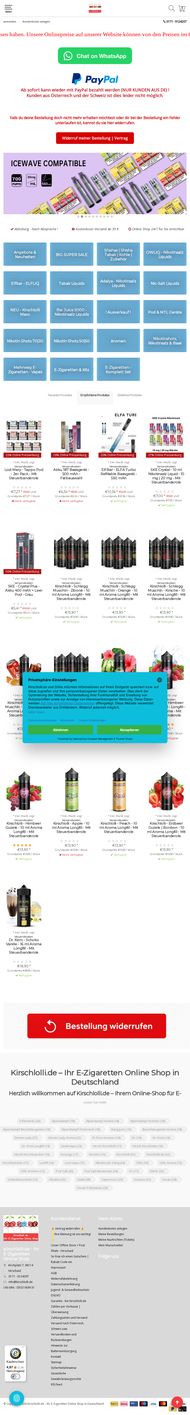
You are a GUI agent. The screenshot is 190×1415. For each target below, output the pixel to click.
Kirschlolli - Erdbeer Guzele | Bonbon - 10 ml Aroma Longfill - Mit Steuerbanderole (166, 841)
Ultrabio (57, 1191)
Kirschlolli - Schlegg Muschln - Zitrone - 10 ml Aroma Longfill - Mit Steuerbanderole (71, 604)
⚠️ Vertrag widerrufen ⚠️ (67, 1240)
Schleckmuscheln (23, 1191)
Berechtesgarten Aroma (162, 1141)
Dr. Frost (161, 1149)
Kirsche (97, 1166)
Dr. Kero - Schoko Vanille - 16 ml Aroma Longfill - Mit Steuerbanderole (23, 958)
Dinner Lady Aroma (64, 1149)
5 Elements (29, 1133)
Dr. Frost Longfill (36, 1158)
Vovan (169, 1191)
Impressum (58, 1279)
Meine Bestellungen (111, 1246)
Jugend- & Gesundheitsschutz (70, 1302)
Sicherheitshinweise (63, 1380)
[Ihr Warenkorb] (181, 10)
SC (133, 1183)
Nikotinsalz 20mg (110, 1174)
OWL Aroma (171, 1174)
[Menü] (23, 1348)
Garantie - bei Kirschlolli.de (68, 1313)
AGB (54, 1285)
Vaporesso (112, 1191)
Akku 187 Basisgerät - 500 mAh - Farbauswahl (71, 485)
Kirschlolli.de (158, 1166)
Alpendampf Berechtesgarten (26, 1141)
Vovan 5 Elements (92, 1200)
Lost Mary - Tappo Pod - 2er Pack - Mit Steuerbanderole (23, 485)
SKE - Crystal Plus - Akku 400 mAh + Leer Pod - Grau (23, 602)
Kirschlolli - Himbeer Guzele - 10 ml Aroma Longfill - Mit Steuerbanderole (24, 841)
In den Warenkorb (117, 521)
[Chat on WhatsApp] (95, 55)
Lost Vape (74, 1174)
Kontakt (56, 1368)
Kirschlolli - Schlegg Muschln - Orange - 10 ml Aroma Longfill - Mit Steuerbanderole (118, 604)
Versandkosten (23, 478)
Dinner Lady (26, 1149)
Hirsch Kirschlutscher (31, 1166)
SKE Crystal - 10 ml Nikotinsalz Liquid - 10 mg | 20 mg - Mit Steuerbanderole (166, 487)
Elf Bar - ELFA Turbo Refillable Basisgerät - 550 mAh (119, 485)
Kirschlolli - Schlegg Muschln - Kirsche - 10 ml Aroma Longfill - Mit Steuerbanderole (166, 604)
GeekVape (71, 1158)
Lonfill (47, 1174)
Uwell (83, 1191)
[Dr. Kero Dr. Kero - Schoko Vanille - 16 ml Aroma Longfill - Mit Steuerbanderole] (23, 917)
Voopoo (142, 1191)
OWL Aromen (32, 1183)
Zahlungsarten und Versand (69, 1329)
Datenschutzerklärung (65, 1296)
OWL (142, 1174)
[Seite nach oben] (177, 1402)
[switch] (15, 1376)
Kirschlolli (126, 1166)
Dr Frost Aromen (106, 1149)
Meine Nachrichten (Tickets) (116, 1251)
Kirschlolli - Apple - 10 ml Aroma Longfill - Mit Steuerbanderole (71, 839)
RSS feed (56, 1396)
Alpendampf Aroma (102, 1133)
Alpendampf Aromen (147, 1133)
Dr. (136, 1149)
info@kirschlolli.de (21, 1294)
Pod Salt (64, 1183)
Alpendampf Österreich (80, 1141)
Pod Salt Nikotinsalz (101, 1183)
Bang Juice (121, 1141)
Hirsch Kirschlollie (148, 1158)
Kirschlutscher (15, 1174)
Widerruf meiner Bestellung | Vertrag (95, 138)
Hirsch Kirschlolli (107, 1158)
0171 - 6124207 (176, 21)
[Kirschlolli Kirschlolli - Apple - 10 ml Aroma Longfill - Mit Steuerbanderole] (71, 801)
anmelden (9, 21)
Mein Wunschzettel (110, 1257)
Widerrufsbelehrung (64, 1290)
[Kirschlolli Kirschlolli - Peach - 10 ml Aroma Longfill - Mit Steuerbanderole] (118, 801)
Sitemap (56, 1374)
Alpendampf (63, 1133)
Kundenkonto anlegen (36, 21)
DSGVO (55, 1307)
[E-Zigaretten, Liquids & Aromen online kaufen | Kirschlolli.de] (95, 8)
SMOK (157, 1183)
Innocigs (69, 1166)
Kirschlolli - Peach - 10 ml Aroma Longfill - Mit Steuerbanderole (118, 839)
